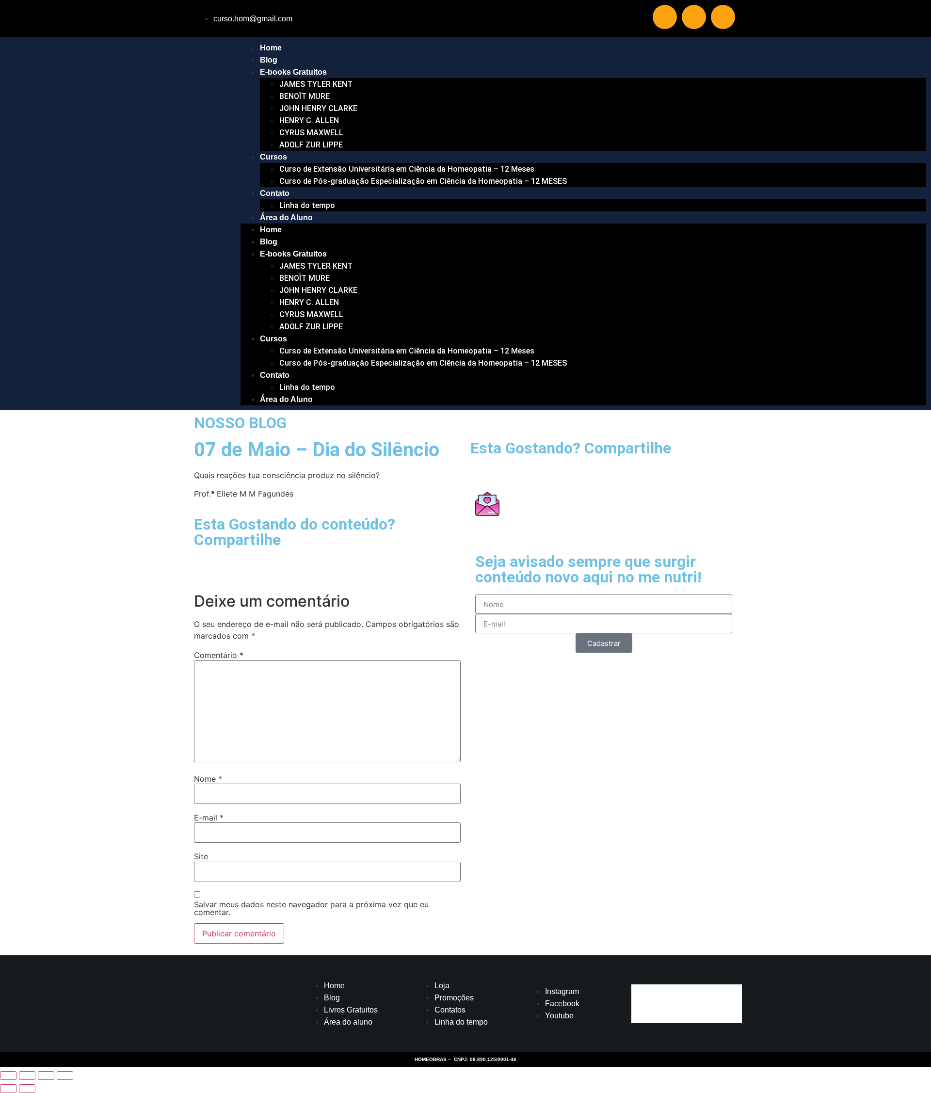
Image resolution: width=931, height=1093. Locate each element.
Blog (268, 60)
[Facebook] (723, 17)
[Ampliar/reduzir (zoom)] (8, 1075)
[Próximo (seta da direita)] (27, 1088)
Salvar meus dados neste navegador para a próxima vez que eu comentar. (311, 908)
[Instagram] (694, 17)
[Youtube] (665, 17)
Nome (208, 779)
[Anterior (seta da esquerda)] (8, 1088)
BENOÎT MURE (304, 96)
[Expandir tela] (27, 1075)
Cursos (273, 157)
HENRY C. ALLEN (309, 120)
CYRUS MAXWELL (311, 132)
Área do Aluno (286, 217)
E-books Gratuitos (293, 72)
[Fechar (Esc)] (65, 1075)
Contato (274, 193)
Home (271, 48)
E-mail (209, 817)
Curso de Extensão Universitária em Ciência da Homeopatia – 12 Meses (406, 169)
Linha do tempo (307, 205)
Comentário (218, 655)
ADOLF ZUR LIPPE (311, 144)
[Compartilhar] (46, 1075)
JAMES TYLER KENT (316, 84)
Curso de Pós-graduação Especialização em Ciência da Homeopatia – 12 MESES (423, 181)
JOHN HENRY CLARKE (318, 108)
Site (201, 856)
